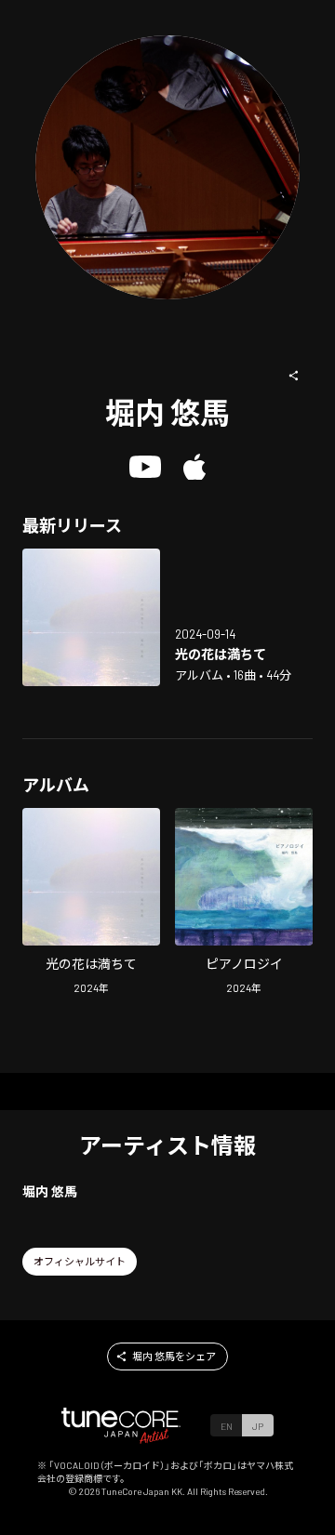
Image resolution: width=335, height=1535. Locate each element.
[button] (294, 375)
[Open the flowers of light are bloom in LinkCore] (91, 617)
